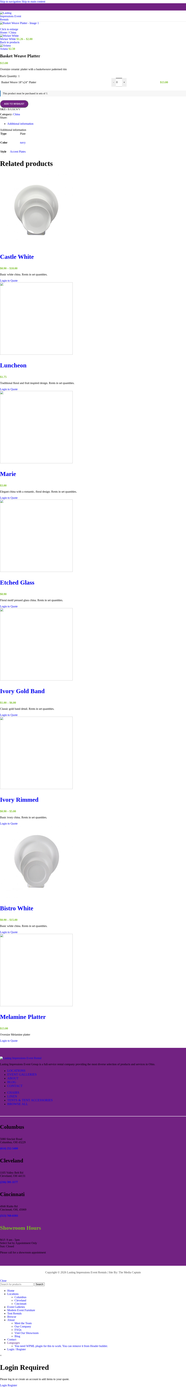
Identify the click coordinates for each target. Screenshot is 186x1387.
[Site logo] (12, 19)
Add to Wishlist (14, 104)
